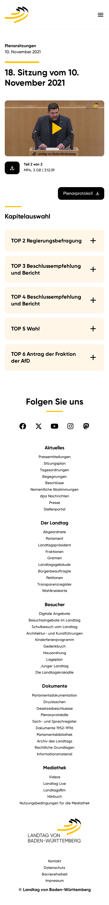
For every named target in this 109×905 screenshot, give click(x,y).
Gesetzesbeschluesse (55, 708)
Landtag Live (54, 783)
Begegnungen (54, 476)
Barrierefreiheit (54, 874)
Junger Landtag (54, 666)
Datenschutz (54, 867)
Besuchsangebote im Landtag (54, 620)
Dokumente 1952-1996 (54, 728)
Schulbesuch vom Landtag (55, 626)
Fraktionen (54, 551)
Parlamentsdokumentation (54, 695)
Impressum (55, 880)
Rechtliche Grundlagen (54, 747)
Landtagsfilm (54, 790)
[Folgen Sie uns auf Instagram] (70, 426)
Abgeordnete (54, 531)
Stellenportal (54, 509)
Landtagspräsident (54, 545)
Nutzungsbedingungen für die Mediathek (55, 803)
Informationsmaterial (54, 754)
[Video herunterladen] (12, 168)
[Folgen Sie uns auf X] (38, 426)
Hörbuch (54, 796)
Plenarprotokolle (54, 714)
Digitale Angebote (54, 613)
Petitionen (54, 577)
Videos (54, 777)
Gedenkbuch (54, 646)
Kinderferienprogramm (54, 639)
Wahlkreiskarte (54, 590)
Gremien (54, 558)
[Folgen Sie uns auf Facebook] (23, 426)
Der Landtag (54, 523)
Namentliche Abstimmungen (54, 489)
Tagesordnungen (54, 470)
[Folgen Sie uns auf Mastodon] (86, 426)
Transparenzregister (54, 584)
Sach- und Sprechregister (54, 721)
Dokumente (54, 686)
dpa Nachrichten (54, 496)
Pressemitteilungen (55, 456)
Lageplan (54, 659)
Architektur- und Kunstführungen (54, 633)
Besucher (55, 604)
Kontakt (54, 861)
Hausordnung (54, 652)
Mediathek (54, 768)
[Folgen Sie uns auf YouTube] (54, 426)
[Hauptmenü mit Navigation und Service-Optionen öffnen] (100, 15)
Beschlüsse (54, 482)
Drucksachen (54, 701)
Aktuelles (54, 448)
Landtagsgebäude (54, 564)
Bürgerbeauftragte (54, 571)
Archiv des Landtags (54, 741)
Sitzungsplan (55, 463)
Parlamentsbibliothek (54, 734)
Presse (54, 502)
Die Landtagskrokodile (54, 672)
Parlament (54, 538)
